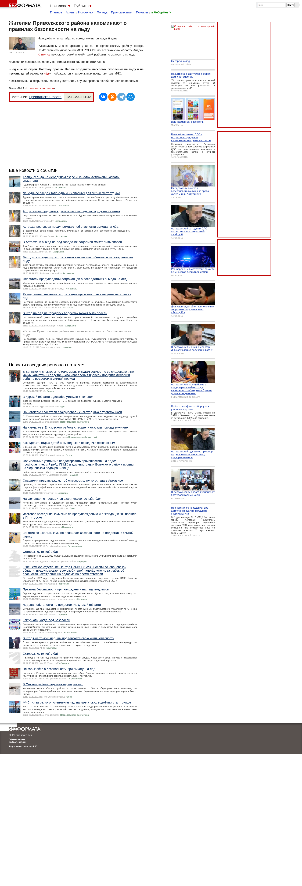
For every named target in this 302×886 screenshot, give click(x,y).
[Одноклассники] (112, 97)
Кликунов (44, 54)
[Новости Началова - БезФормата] (21, 4)
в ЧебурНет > (161, 12)
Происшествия (121, 12)
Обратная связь (17, 739)
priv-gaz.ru (20, 52)
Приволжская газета (45, 97)
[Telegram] (121, 97)
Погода (102, 12)
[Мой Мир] (130, 97)
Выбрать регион (17, 742)
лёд (46, 73)
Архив (70, 12)
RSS (35, 746)
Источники (85, 12)
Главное (56, 12)
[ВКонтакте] (103, 97)
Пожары (142, 12)
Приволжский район (40, 88)
